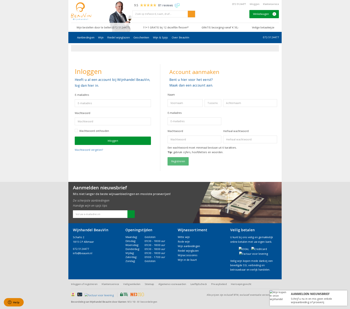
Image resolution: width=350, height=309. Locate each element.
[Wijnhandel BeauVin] (100, 11)
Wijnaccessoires (187, 255)
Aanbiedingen (85, 37)
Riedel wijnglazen (118, 37)
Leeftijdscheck (198, 284)
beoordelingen (147, 301)
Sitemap (149, 284)
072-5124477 (239, 4)
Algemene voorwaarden (172, 284)
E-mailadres (175, 113)
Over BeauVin (180, 37)
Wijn (101, 37)
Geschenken (141, 37)
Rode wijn (184, 241)
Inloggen (254, 4)
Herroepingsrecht (241, 284)
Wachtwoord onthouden (94, 131)
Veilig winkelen (131, 284)
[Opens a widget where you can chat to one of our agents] (14, 302)
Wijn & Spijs (160, 37)
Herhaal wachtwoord (236, 131)
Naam (171, 94)
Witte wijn (184, 237)
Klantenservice (271, 4)
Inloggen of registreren (84, 284)
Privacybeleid (219, 284)
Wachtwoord (175, 131)
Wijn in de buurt (187, 259)
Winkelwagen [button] (264, 14)
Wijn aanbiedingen (189, 246)
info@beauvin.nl (82, 253)
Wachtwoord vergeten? (89, 149)
